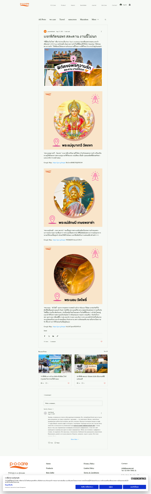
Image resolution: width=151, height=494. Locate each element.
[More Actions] (101, 413)
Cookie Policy (89, 468)
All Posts (42, 19)
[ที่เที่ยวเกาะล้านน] (55, 364)
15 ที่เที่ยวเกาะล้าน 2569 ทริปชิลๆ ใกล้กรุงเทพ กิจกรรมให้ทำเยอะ (53, 378)
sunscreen (72, 19)
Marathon (84, 19)
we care (52, 19)
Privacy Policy (89, 463)
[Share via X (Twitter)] (49, 336)
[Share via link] (57, 336)
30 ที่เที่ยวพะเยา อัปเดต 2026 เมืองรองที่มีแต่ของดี (91, 378)
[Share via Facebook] (44, 336)
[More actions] (101, 31)
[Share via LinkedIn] (53, 336)
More (94, 19)
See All (106, 351)
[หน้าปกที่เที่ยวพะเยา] (91, 364)
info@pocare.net (127, 468)
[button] (130, 4)
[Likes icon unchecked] (49, 443)
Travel (62, 19)
